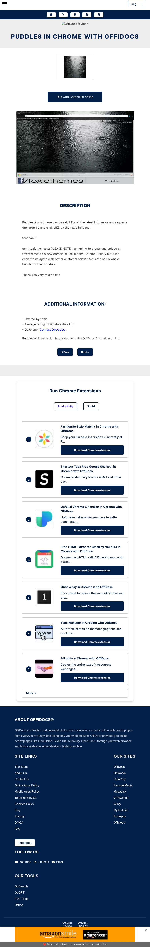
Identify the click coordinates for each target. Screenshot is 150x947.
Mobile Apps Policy (27, 791)
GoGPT (20, 892)
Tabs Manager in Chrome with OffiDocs (89, 622)
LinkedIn (43, 861)
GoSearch (21, 886)
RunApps (120, 816)
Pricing (19, 816)
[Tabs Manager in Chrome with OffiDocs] (45, 641)
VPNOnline (121, 797)
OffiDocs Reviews (67, 924)
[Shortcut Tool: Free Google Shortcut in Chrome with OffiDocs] (45, 487)
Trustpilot (24, 842)
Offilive (19, 905)
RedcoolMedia (123, 785)
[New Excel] (86, 14)
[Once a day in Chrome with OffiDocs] (45, 605)
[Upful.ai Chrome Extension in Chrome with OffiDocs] (45, 527)
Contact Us (22, 779)
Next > (85, 352)
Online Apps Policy (27, 785)
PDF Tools (21, 898)
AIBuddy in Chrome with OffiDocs (85, 658)
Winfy (117, 804)
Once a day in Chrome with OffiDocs (87, 587)
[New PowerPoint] (98, 14)
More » (31, 693)
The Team (21, 766)
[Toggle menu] (4, 4)
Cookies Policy (24, 804)
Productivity (65, 406)
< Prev (65, 352)
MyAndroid (121, 810)
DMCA (19, 822)
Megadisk (120, 791)
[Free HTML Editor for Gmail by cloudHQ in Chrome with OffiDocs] (45, 567)
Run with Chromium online (75, 97)
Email (60, 861)
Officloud (119, 822)
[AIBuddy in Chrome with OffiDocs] (45, 676)
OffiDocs (119, 766)
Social (91, 406)
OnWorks (120, 773)
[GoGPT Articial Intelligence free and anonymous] (51, 14)
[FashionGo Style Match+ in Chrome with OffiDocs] (45, 447)
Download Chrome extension (92, 450)
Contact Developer (53, 329)
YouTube (25, 861)
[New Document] (75, 14)
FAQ (17, 828)
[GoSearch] (63, 14)
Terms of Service (25, 797)
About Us (21, 773)
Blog (18, 810)
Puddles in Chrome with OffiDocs (75, 36)
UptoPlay (120, 779)
